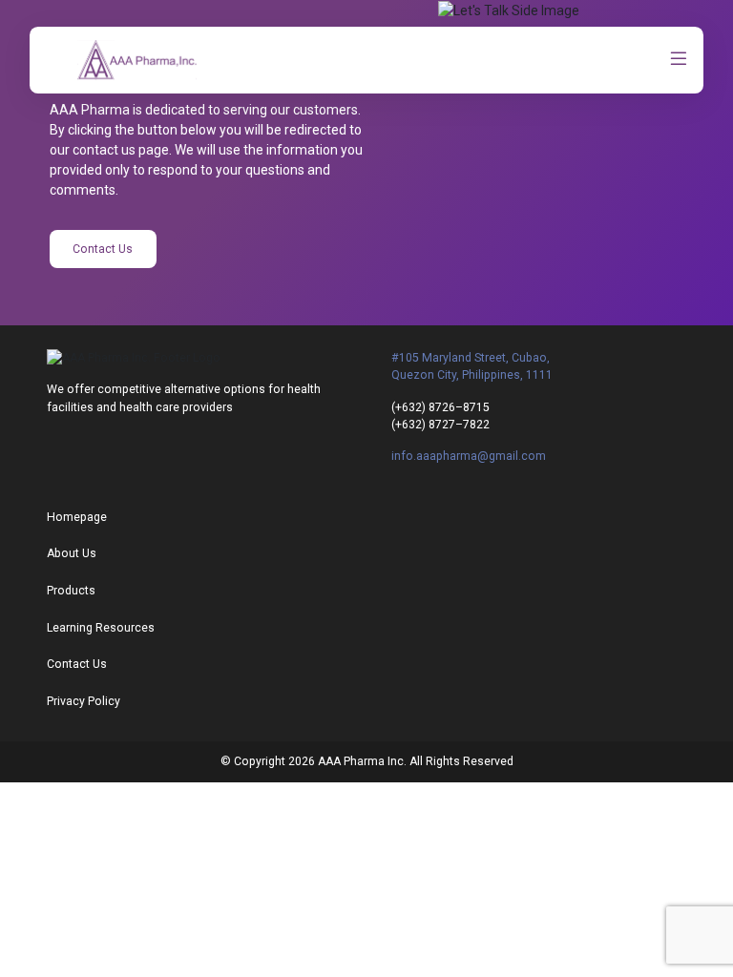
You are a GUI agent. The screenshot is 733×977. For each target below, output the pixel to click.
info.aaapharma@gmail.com (468, 456)
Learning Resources (101, 627)
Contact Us (103, 249)
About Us (71, 553)
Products (71, 590)
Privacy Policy (83, 701)
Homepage (77, 517)
